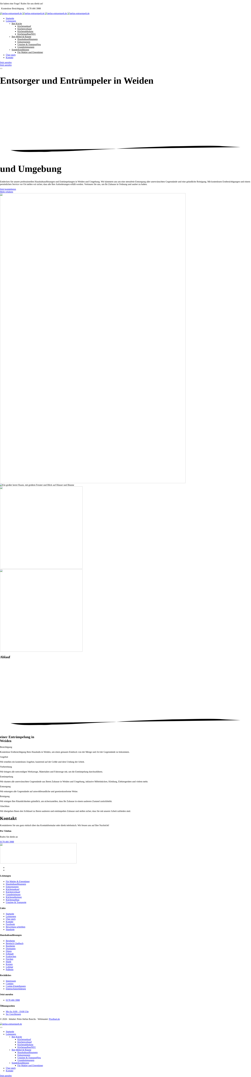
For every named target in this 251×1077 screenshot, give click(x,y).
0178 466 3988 (7, 841)
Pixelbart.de (54, 1019)
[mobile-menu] (1, 68)
